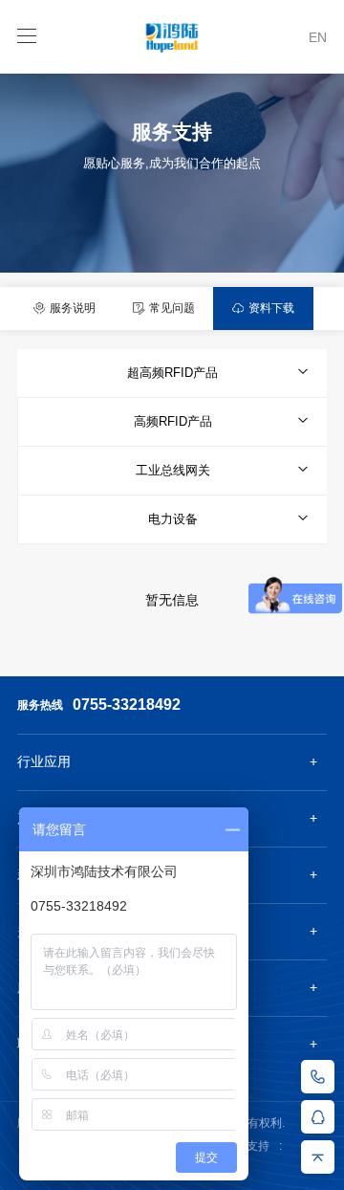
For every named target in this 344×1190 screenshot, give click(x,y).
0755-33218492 (127, 704)
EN (318, 37)
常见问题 (170, 308)
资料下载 (270, 308)
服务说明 (71, 308)
